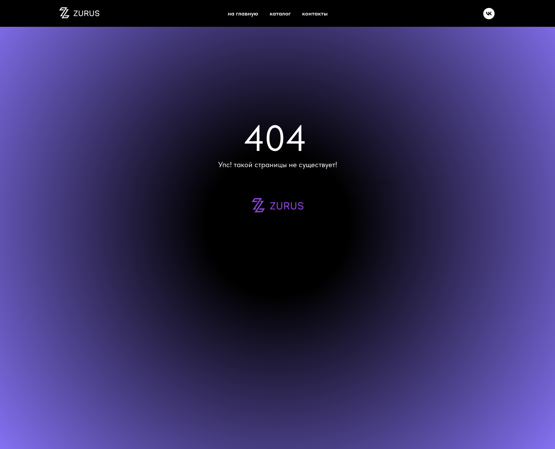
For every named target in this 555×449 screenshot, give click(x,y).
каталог (280, 13)
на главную (243, 13)
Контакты (315, 13)
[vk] (489, 13)
